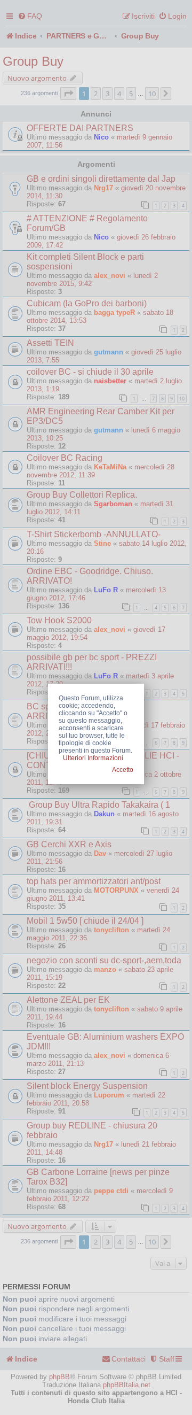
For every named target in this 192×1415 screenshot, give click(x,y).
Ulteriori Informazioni (93, 758)
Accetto (122, 770)
